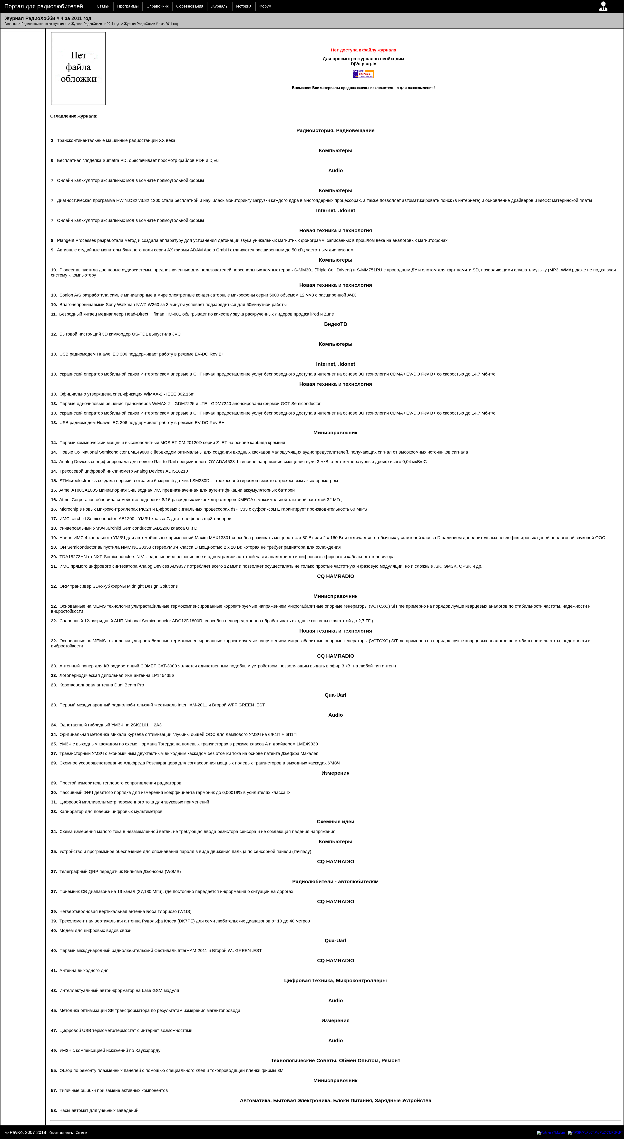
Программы (128, 6)
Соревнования (189, 6)
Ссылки (81, 1133)
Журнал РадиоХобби (86, 24)
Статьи (103, 6)
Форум (265, 6)
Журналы (219, 6)
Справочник (157, 6)
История (244, 6)
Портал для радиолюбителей (43, 6)
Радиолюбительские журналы (43, 24)
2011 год (113, 24)
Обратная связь (61, 1133)
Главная (11, 24)
